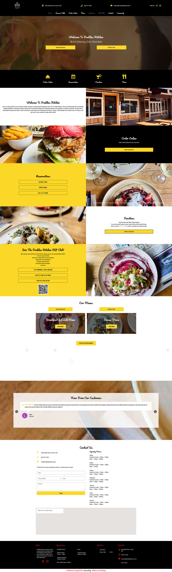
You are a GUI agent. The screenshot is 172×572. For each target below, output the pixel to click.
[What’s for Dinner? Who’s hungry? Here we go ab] (72, 361)
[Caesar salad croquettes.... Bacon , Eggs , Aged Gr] (43, 361)
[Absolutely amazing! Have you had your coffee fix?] (128, 361)
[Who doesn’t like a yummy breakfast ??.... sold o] (15, 361)
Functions (92, 13)
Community (120, 13)
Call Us (111, 552)
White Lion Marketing (99, 570)
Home (50, 13)
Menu (83, 13)
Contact (110, 13)
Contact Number (40, 476)
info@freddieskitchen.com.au (48, 462)
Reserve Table (60, 13)
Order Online (73, 13)
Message (39, 481)
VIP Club (101, 13)
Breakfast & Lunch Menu (60, 319)
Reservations (73, 82)
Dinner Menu (111, 319)
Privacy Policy (124, 562)
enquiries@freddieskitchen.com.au (122, 5)
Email (62, 476)
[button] (60, 47)
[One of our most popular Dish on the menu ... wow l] (156, 361)
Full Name (39, 470)
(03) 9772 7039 (87, 5)
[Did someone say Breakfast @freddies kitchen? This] (100, 361)
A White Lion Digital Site (74, 570)
